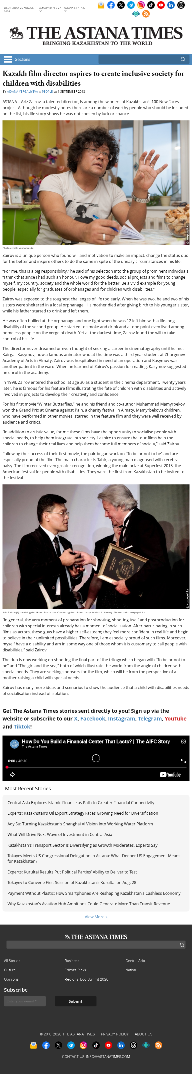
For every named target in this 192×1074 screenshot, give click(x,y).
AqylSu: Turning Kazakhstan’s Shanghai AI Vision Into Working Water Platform (80, 824)
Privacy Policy (115, 1034)
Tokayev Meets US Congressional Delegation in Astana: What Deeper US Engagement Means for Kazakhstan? (94, 858)
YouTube (175, 718)
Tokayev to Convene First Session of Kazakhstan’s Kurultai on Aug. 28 (72, 882)
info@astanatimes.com (108, 1056)
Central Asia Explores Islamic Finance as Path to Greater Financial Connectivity (81, 802)
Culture (10, 970)
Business (72, 961)
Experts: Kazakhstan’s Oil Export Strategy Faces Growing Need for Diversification (83, 813)
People (47, 91)
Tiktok (22, 726)
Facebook (92, 718)
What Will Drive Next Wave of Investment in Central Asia (60, 834)
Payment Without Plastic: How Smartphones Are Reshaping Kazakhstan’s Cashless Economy (94, 893)
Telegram (150, 718)
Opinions (11, 979)
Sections (22, 59)
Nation (131, 970)
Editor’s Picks (75, 970)
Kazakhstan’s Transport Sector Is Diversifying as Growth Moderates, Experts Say (83, 845)
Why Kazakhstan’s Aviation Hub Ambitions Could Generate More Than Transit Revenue (89, 904)
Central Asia (135, 961)
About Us (143, 1034)
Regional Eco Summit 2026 (86, 979)
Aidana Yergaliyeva (22, 91)
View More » (96, 917)
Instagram (121, 718)
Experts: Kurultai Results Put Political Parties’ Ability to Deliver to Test (72, 872)
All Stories (12, 961)
